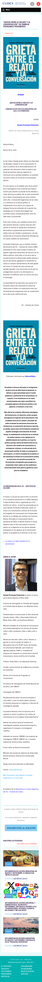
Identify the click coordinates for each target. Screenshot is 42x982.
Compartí (8, 33)
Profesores (6, 974)
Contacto (5, 969)
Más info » (30, 962)
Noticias (24, 974)
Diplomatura (26, 966)
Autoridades (26, 969)
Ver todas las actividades (27, 844)
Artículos (5, 976)
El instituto (6, 966)
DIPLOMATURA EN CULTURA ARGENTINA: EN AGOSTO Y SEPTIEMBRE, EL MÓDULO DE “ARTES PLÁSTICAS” (21, 873)
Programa (8, 864)
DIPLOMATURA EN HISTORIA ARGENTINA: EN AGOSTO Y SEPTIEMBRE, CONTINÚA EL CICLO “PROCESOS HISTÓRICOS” (20, 940)
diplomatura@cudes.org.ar (17, 962)
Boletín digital (27, 971)
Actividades (6, 971)
